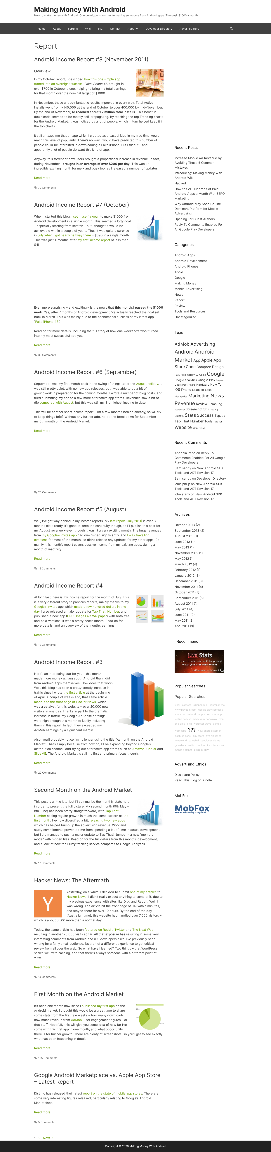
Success (205, 415)
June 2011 (182, 615)
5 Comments (46, 1122)
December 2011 (186, 581)
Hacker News (76, 896)
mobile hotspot (183, 749)
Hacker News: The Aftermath (71, 880)
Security (214, 409)
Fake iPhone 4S (46, 322)
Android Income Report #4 (68, 585)
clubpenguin (200, 704)
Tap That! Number (105, 611)
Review (180, 306)
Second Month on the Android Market (83, 789)
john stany (182, 494)
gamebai (194, 740)
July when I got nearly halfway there (64, 235)
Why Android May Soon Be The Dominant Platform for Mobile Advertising (198, 208)
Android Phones (186, 266)
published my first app (98, 1006)
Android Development (191, 261)
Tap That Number (189, 421)
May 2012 (182, 558)
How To (216, 384)
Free (183, 374)
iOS (177, 389)
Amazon (138, 749)
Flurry (177, 375)
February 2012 (185, 570)
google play (201, 749)
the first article (74, 692)
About (57, 28)
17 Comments (46, 863)
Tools (208, 421)
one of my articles (143, 892)
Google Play (206, 380)
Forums (73, 28)
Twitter (119, 929)
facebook (218, 745)
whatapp (216, 714)
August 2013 (184, 536)
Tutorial (217, 421)
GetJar (151, 749)
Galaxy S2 (192, 374)
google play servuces (210, 709)
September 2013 (187, 530)
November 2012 (186, 553)
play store (198, 735)
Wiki (88, 28)
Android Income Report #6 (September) (85, 372)
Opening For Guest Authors (195, 219)
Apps (131, 28)
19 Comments (47, 644)
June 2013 (182, 542)
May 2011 (182, 620)
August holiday (147, 384)
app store (204, 714)
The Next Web (143, 929)
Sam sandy (183, 468)
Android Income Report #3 (68, 662)
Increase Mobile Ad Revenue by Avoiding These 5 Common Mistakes (198, 162)
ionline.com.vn (183, 719)
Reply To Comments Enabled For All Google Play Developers (200, 457)
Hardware (202, 384)
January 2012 (184, 575)
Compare (204, 367)
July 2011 (181, 609)
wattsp (192, 745)
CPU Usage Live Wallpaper (87, 616)
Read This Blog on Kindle (193, 780)
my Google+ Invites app (59, 535)
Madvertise (181, 396)
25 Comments (47, 492)
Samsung (215, 404)
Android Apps (185, 255)
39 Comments (47, 354)
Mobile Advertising (188, 289)
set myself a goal (85, 216)
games (217, 723)
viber (177, 704)
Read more (42, 178)
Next (48, 1138)
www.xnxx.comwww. (205, 719)
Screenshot (194, 409)
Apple (179, 272)
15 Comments (47, 568)
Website (183, 427)
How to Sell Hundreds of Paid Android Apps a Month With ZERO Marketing (200, 193)
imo (209, 745)
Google (180, 277)
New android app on (209, 730)
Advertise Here (189, 28)
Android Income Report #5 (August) (80, 509)
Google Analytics (186, 380)
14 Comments (47, 976)
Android (184, 352)
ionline (201, 745)
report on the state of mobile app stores (112, 1093)
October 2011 (184, 592)
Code (191, 366)
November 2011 (186, 587)
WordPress (199, 427)
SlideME (40, 753)
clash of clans (183, 735)
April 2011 (182, 626)
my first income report (93, 240)
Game (202, 374)
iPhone (186, 389)
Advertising (202, 344)
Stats (190, 415)
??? (192, 730)
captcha (187, 704)
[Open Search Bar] (231, 28)
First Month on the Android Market (79, 994)
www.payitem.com (185, 709)
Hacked (180, 183)
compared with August (56, 402)
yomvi (178, 714)
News (179, 294)
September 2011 (187, 598)
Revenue (185, 403)
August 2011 (184, 603)
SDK (206, 409)
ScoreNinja (180, 409)
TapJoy (220, 415)
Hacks (191, 384)
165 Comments (47, 1058)
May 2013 (182, 547)
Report (180, 300)
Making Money (185, 283)
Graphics (220, 380)
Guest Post (181, 384)
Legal (208, 389)
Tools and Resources (190, 311)
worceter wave (202, 723)
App (196, 360)
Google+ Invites (45, 607)
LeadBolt (198, 389)
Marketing (199, 395)
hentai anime (217, 704)
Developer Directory (159, 28)
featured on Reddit (99, 929)
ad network (190, 714)
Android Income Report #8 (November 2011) (91, 59)
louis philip (182, 484)
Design (218, 367)
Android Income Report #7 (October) (81, 204)
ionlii (189, 723)
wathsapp (180, 730)
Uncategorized (185, 317)
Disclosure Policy (187, 775)
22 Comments (47, 772)
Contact (115, 28)
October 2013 (185, 525)
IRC (100, 28)
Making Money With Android (80, 9)
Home (42, 28)
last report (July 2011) (126, 521)
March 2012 (183, 564)
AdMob (76, 1020)
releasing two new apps (107, 820)
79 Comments (47, 187)
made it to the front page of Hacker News (65, 702)
